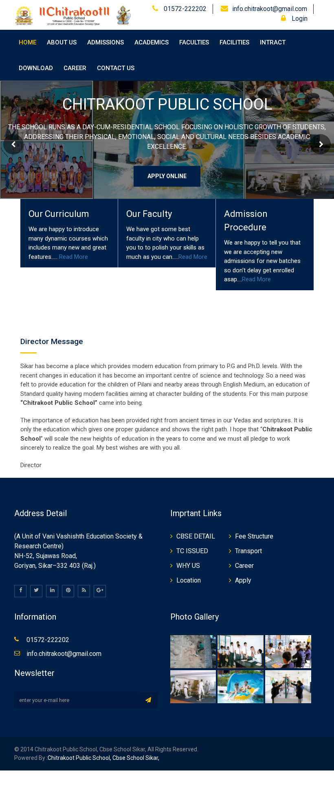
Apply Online (167, 176)
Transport (248, 551)
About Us (62, 42)
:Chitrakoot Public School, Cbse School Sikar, (102, 758)
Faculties (194, 42)
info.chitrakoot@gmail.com (269, 9)
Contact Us (115, 68)
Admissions (105, 42)
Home (27, 42)
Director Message (51, 341)
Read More (73, 256)
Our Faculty (149, 214)
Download (36, 68)
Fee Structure (254, 536)
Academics (151, 42)
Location (188, 580)
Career (75, 68)
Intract (273, 42)
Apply (243, 580)
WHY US (188, 565)
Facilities (234, 42)
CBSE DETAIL (195, 536)
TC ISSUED (192, 551)
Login (299, 18)
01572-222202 (184, 9)
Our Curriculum (59, 214)
